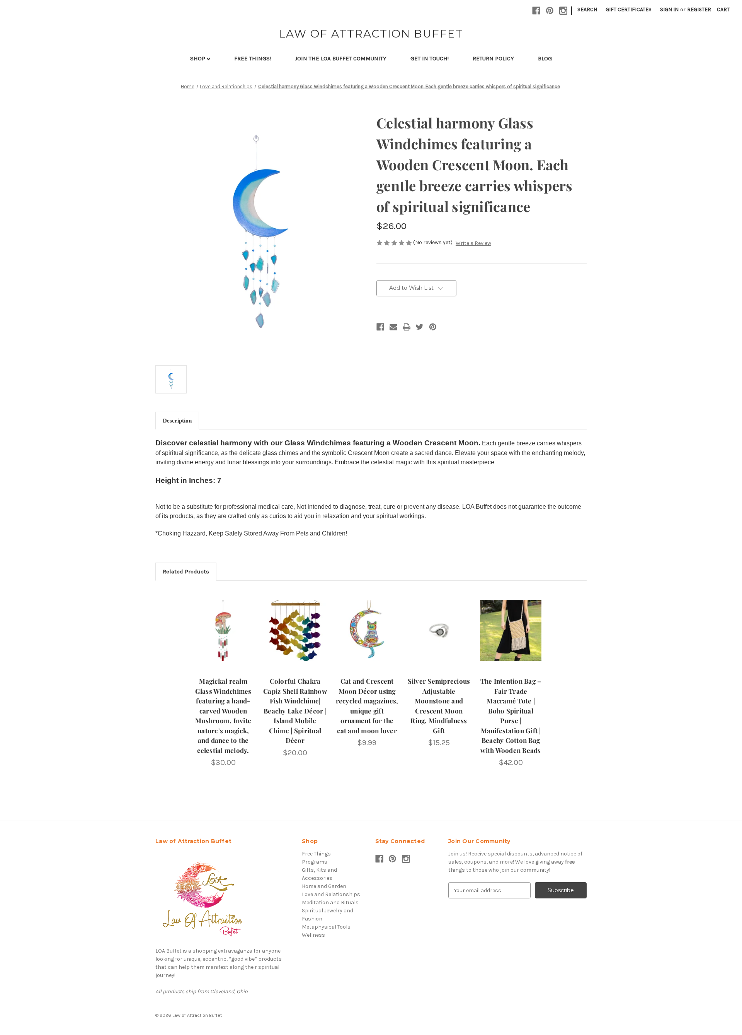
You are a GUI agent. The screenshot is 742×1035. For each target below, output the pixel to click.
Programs (314, 862)
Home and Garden (324, 886)
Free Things (316, 853)
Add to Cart (366, 637)
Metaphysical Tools (326, 927)
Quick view (223, 624)
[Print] (406, 327)
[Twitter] (420, 327)
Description (177, 420)
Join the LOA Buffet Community (340, 58)
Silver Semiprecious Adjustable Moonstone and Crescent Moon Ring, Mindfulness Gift (439, 706)
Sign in (669, 9)
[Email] (393, 327)
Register (699, 9)
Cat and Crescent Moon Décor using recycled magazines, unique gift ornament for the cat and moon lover (367, 706)
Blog (545, 58)
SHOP (198, 58)
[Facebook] (380, 327)
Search (587, 9)
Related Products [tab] (186, 571)
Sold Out (223, 637)
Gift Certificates (629, 9)
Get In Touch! (429, 58)
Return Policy (493, 58)
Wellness (313, 935)
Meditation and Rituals (330, 902)
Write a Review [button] (473, 243)
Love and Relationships (331, 894)
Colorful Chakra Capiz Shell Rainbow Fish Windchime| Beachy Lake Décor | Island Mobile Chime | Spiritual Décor (295, 710)
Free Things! (252, 58)
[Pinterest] (433, 327)
